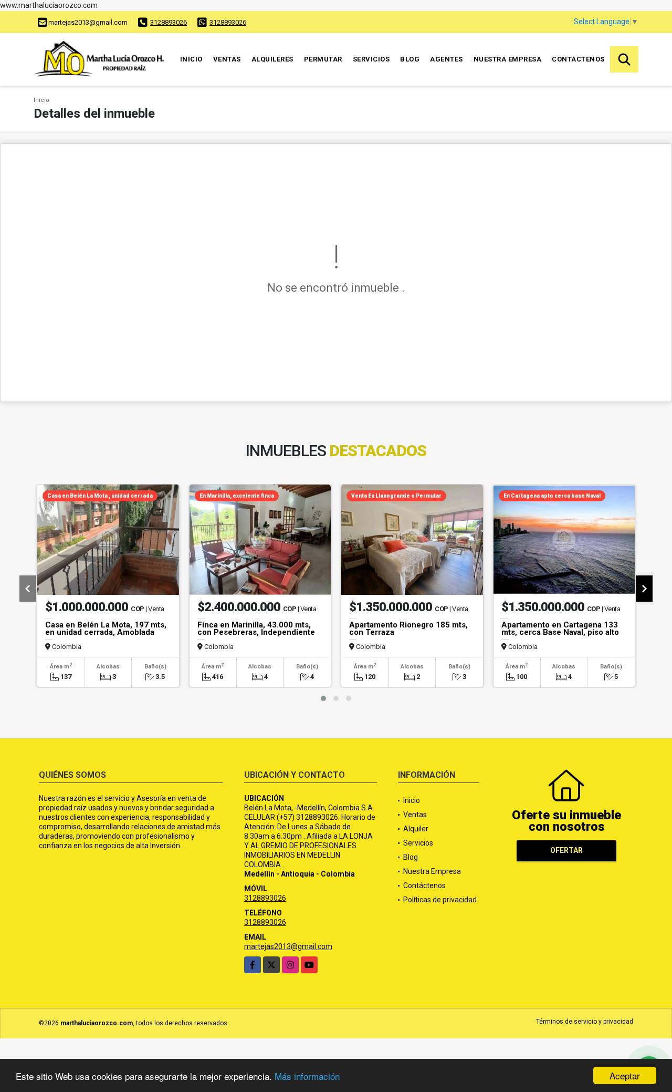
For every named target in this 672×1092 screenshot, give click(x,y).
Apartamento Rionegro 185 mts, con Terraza (408, 628)
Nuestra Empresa (508, 59)
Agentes (446, 59)
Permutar (323, 59)
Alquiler (415, 829)
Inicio (191, 59)
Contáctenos (578, 59)
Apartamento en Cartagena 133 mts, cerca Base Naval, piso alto (560, 628)
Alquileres (272, 59)
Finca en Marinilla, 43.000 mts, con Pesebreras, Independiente (256, 628)
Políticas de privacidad (440, 899)
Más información (307, 1076)
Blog (409, 59)
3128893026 (168, 22)
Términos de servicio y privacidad (584, 1021)
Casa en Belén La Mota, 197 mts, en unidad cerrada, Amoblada (105, 628)
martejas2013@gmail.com (288, 946)
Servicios (371, 59)
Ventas (227, 59)
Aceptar (625, 1075)
